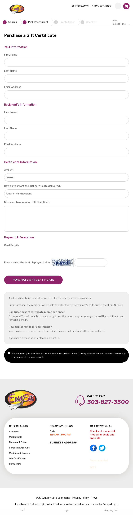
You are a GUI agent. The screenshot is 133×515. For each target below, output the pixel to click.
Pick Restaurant (36, 21)
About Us (14, 431)
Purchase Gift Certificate (33, 279)
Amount (9, 169)
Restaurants (15, 436)
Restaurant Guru (99, 463)
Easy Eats (95, 456)
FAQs (94, 497)
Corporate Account (19, 447)
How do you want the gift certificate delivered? (32, 185)
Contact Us (15, 463)
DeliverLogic (37, 504)
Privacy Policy (80, 497)
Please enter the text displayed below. (27, 262)
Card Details (11, 245)
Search (10, 21)
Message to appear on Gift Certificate (27, 202)
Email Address (12, 86)
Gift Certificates (17, 458)
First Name (10, 54)
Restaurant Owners (19, 453)
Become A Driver (18, 442)
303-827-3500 (108, 401)
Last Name (10, 70)
